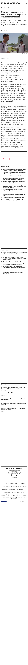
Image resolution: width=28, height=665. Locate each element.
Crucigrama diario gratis (5, 495)
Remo (25, 489)
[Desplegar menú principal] (26, 3)
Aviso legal (16, 483)
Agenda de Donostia (20, 492)
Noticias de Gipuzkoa (7, 492)
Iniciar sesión (23, 3)
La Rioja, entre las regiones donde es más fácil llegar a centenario (13, 404)
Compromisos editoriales (15, 486)
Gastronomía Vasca (12, 489)
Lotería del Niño (14, 498)
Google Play (21, 479)
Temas (2, 153)
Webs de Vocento (23, 501)
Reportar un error (23, 159)
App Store (8, 479)
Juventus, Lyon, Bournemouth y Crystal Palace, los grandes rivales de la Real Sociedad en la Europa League (14, 194)
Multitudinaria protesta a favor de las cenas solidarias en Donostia (12, 190)
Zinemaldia (15, 491)
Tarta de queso (20, 491)
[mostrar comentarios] (11, 30)
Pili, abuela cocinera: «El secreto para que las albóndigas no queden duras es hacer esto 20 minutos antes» (13, 272)
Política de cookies (23, 486)
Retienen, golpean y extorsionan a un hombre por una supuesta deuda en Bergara (14, 182)
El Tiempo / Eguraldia (7, 494)
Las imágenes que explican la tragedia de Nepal (13, 197)
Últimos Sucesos (4, 489)
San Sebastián (14, 494)
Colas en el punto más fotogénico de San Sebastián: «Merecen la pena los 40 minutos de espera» (14, 170)
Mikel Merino (7, 153)
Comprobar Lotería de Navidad (20, 497)
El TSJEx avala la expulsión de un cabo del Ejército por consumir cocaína (13, 398)
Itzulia (4, 497)
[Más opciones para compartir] (9, 30)
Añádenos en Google (18, 30)
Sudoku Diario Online (8, 491)
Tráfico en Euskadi (21, 494)
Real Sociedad (5, 8)
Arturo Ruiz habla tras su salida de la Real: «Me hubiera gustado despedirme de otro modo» (13, 200)
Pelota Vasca (14, 492)
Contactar (5, 483)
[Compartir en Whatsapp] (7, 30)
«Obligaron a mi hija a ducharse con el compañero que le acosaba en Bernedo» (13, 409)
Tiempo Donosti (18, 495)
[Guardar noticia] (1, 30)
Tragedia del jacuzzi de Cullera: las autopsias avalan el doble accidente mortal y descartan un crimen (14, 173)
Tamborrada (24, 495)
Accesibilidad (22, 483)
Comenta (6, 159)
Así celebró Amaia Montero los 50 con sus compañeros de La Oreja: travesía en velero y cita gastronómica (14, 267)
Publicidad (3, 486)
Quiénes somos (11, 483)
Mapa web (8, 486)
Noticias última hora (19, 489)
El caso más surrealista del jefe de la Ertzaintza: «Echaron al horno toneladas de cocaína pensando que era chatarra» (14, 258)
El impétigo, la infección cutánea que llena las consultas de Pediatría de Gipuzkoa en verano (13, 179)
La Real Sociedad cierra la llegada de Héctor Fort (13, 176)
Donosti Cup (13, 495)
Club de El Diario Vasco (10, 497)
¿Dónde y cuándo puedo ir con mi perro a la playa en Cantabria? (13, 393)
